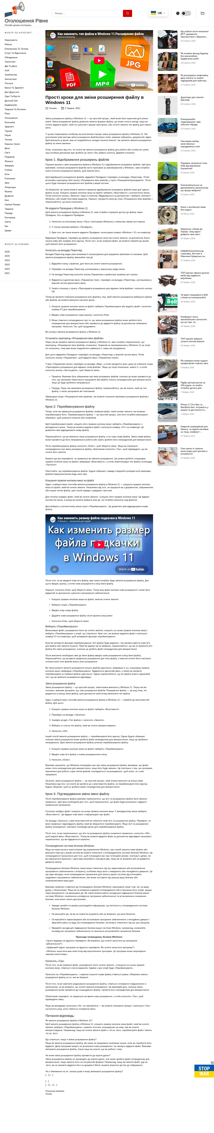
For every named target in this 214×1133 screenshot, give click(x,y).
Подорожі (9, 157)
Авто (7, 183)
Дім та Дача (11, 66)
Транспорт (10, 61)
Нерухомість (11, 40)
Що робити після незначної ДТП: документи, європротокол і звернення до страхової (195, 35)
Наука (8, 135)
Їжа (6, 226)
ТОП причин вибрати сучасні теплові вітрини (192, 340)
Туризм (8, 131)
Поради (9, 213)
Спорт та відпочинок (15, 53)
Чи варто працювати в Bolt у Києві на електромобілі (194, 296)
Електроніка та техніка (16, 49)
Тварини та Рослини (15, 109)
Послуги (9, 83)
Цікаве (8, 230)
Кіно (7, 200)
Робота (8, 44)
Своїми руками (12, 204)
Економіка (10, 122)
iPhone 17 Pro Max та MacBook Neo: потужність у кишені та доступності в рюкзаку (194, 408)
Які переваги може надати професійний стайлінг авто (194, 362)
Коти (7, 174)
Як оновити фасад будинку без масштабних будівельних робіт (194, 56)
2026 (7, 251)
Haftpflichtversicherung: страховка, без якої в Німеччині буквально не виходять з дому (193, 255)
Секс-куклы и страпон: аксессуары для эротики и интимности (194, 451)
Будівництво (11, 105)
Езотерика (10, 217)
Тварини (9, 209)
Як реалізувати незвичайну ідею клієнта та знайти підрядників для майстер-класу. (194, 79)
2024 (7, 260)
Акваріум (9, 165)
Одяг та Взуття (12, 96)
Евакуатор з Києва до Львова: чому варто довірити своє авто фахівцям (191, 233)
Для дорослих (12, 92)
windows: (60, 1091)
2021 (7, 273)
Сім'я (7, 152)
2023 (7, 264)
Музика (8, 191)
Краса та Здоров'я (14, 87)
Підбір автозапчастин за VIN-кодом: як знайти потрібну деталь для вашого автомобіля (193, 386)
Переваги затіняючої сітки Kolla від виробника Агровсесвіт (194, 166)
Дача (7, 148)
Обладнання (11, 57)
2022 (7, 269)
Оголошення (11, 118)
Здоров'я (9, 126)
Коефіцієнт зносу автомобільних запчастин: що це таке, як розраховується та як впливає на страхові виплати (194, 323)
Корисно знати (12, 144)
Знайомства (11, 74)
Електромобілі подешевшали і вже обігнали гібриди (191, 122)
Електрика (10, 178)
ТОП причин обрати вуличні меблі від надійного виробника (195, 275)
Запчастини (11, 79)
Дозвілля (9, 196)
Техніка (8, 139)
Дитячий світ (11, 100)
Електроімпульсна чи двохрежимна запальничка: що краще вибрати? (195, 188)
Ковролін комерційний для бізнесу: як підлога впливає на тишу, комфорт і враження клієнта (195, 430)
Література (10, 187)
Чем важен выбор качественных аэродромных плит (190, 144)
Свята (8, 221)
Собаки (8, 170)
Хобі (7, 70)
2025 (7, 256)
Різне (7, 113)
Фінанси (9, 161)
